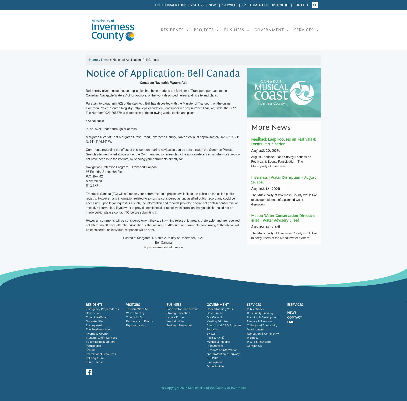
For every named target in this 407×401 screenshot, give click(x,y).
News (212, 5)
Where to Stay (135, 313)
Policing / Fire (95, 358)
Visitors (197, 5)
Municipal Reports (218, 341)
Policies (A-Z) (215, 337)
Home (93, 59)
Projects (204, 30)
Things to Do (134, 317)
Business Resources (179, 325)
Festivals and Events (139, 321)
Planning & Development (263, 317)
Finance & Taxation (259, 321)
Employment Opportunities (265, 5)
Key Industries (175, 321)
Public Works (255, 309)
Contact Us (254, 345)
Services (304, 30)
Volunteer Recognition (100, 341)
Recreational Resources (101, 354)
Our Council (214, 317)
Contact (301, 5)
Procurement (215, 345)
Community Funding (260, 313)
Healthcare (93, 313)
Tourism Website (137, 309)
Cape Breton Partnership (182, 309)
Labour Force (175, 317)
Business (234, 30)
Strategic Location (178, 313)
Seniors (91, 350)
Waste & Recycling (259, 341)
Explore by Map (136, 325)
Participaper (93, 345)
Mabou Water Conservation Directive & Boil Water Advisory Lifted (283, 218)
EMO (290, 322)
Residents (173, 30)
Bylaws (211, 333)
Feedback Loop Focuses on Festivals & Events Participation (283, 141)
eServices (295, 305)
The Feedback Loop (170, 5)
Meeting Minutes (217, 321)
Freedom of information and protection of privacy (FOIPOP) (223, 354)
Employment (94, 325)
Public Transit (94, 362)
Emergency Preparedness (102, 309)
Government (269, 30)
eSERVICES (229, 5)
